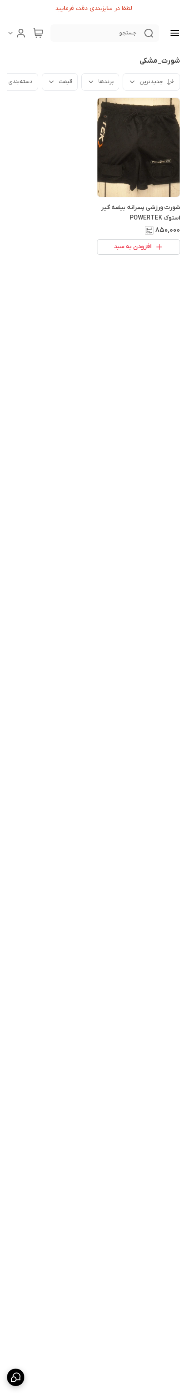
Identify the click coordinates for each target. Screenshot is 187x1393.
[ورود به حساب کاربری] (16, 33)
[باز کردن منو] (173, 33)
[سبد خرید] (38, 33)
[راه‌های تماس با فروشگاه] (15, 1377)
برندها (106, 81)
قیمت (65, 81)
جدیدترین (151, 81)
